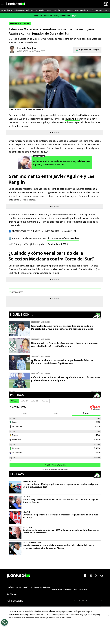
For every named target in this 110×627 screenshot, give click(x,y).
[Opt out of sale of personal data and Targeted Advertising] (4, 622)
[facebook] (85, 575)
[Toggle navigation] (2, 4)
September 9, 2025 (58, 244)
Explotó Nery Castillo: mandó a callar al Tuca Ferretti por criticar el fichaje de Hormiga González (60, 501)
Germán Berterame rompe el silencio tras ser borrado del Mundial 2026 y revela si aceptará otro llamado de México (62, 327)
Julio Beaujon (28, 48)
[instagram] (91, 575)
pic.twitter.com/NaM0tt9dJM (63, 238)
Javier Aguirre (72, 119)
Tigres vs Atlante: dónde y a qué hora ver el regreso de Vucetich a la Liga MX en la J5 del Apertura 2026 (60, 485)
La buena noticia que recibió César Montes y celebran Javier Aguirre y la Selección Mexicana (62, 163)
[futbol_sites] (15, 601)
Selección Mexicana (83, 115)
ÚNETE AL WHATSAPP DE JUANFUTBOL (52, 15)
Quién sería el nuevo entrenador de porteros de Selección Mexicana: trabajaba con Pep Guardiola (62, 361)
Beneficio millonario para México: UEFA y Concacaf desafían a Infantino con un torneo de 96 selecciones (61, 531)
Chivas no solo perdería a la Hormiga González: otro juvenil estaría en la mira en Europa (60, 516)
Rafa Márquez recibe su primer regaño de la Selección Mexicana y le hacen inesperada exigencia (65, 379)
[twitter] (96, 575)
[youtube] (101, 575)
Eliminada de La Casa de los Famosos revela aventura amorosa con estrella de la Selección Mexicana (64, 344)
